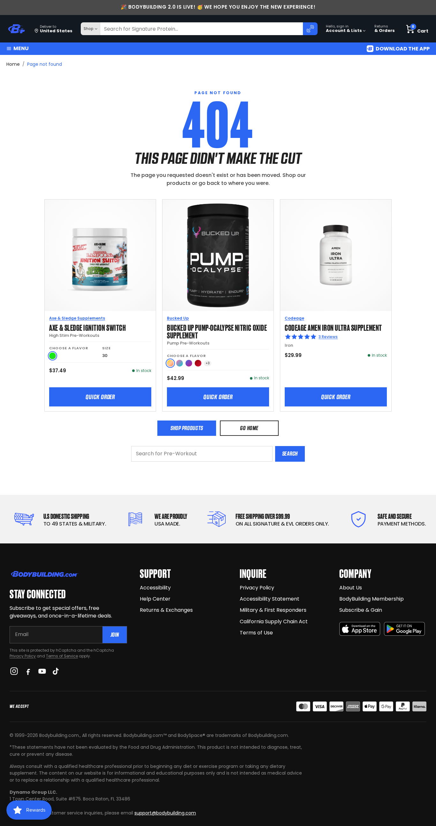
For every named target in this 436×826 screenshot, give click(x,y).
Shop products (186, 428)
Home (13, 64)
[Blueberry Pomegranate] (188, 363)
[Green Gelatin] (52, 355)
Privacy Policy (23, 656)
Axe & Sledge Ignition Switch (87, 327)
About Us (350, 587)
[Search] (310, 28)
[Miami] (179, 363)
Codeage (294, 318)
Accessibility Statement (269, 598)
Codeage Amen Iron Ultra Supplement (333, 327)
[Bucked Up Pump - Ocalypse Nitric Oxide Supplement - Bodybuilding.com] (218, 255)
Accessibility (155, 587)
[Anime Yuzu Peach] (170, 363)
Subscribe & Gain (360, 610)
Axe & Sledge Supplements (77, 318)
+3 (208, 363)
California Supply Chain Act (274, 621)
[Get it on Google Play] (404, 629)
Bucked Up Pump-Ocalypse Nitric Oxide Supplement (217, 331)
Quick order (100, 397)
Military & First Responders (273, 610)
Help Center (155, 598)
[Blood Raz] (198, 363)
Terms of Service (62, 656)
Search (290, 453)
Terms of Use (256, 632)
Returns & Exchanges (166, 610)
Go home (249, 428)
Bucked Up (178, 318)
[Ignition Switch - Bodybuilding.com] (100, 255)
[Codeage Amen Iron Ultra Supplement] (335, 255)
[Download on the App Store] (359, 629)
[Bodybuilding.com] (16, 28)
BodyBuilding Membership (371, 598)
